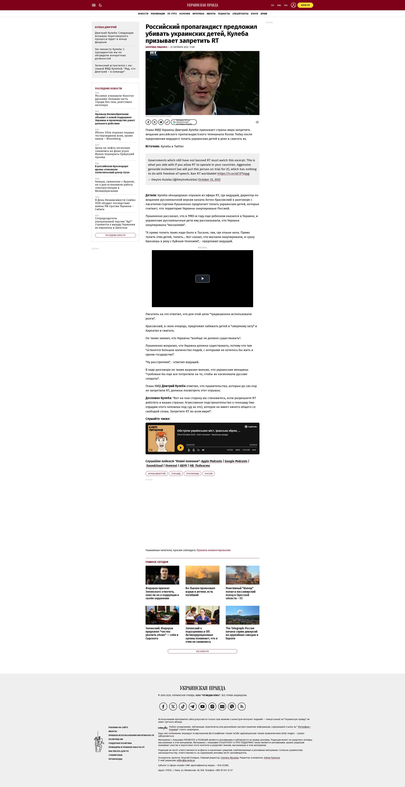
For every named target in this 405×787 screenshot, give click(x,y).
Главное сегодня (157, 561)
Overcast (171, 465)
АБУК (183, 465)
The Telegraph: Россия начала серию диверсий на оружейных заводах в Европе (242, 633)
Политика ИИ (116, 739)
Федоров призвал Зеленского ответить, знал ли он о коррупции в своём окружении (162, 593)
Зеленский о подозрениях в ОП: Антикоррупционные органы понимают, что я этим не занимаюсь (202, 635)
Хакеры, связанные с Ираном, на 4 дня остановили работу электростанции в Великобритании (114, 186)
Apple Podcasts (211, 461)
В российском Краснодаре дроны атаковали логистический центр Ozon (112, 169)
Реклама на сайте (118, 727)
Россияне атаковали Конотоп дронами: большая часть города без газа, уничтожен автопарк (114, 100)
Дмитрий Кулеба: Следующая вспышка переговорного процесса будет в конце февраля (114, 37)
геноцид (176, 473)
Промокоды (115, 759)
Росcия (208, 473)
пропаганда (192, 473)
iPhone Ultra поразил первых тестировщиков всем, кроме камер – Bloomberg (114, 135)
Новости (143, 13)
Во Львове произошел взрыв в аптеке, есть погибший (200, 592)
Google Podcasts (236, 461)
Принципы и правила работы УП (126, 747)
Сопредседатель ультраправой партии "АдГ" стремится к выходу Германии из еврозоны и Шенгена (115, 223)
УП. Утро (172, 13)
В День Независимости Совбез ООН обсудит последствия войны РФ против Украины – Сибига (115, 204)
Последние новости (108, 88)
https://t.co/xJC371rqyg (233, 173)
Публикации (158, 13)
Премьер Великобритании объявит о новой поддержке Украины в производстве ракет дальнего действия (115, 118)
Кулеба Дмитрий (156, 473)
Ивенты (211, 13)
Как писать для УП (119, 751)
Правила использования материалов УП (131, 735)
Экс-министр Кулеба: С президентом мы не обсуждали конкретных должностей (110, 54)
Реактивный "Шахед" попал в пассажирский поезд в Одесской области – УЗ (240, 593)
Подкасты (224, 13)
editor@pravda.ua (186, 760)
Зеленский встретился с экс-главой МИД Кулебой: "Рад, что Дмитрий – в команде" (115, 68)
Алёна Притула (272, 757)
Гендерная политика (120, 743)
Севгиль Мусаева (230, 757)
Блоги (254, 13)
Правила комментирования (213, 550)
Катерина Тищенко (157, 47)
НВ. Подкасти (200, 465)
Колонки (184, 13)
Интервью (198, 13)
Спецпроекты (240, 13)
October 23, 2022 (209, 179)
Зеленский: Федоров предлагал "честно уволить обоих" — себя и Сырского (162, 633)
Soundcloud (154, 465)
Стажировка (115, 755)
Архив (264, 13)
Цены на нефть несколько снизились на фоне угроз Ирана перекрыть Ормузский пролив (114, 152)
